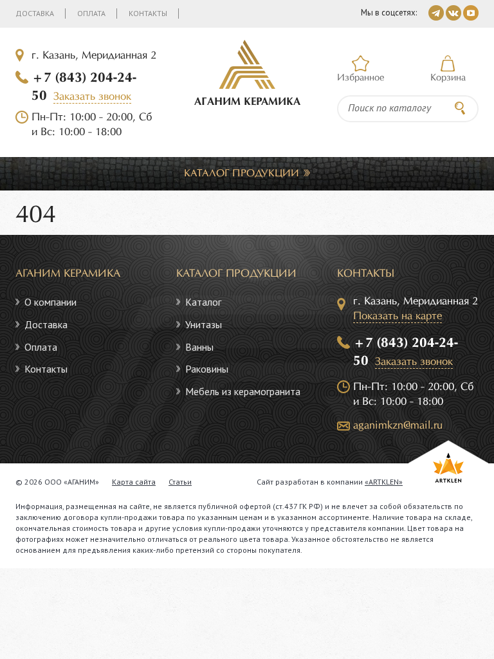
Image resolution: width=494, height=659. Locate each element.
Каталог (203, 301)
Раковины (206, 368)
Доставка (34, 13)
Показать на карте (397, 316)
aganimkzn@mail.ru (398, 425)
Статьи (180, 482)
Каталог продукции (241, 173)
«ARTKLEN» (384, 482)
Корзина (448, 77)
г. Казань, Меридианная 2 (94, 55)
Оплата (91, 13)
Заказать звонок (92, 96)
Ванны (199, 346)
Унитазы (203, 324)
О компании (50, 301)
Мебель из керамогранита (242, 391)
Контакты (148, 13)
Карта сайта (134, 482)
